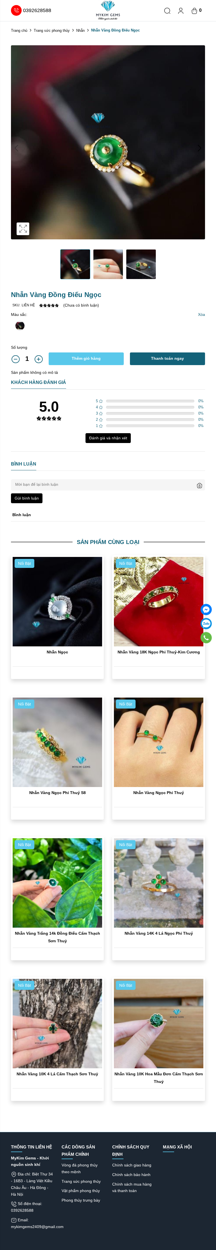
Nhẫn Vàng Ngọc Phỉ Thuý (158, 792)
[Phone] (206, 637)
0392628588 (37, 10)
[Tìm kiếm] (167, 10)
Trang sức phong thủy (52, 30)
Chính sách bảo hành (131, 1174)
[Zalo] (206, 623)
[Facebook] (206, 609)
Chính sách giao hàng (131, 1165)
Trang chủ (19, 30)
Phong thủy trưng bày (81, 1200)
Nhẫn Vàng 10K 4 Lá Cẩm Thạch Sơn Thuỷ (57, 1074)
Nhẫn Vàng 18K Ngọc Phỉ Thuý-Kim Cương (159, 652)
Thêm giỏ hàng (86, 358)
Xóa (201, 314)
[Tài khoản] (181, 10)
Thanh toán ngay (167, 358)
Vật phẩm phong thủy (81, 1190)
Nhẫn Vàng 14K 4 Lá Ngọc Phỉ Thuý (159, 933)
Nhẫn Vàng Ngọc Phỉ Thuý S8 (57, 792)
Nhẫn (80, 30)
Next (199, 148)
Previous (16, 148)
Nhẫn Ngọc (57, 652)
